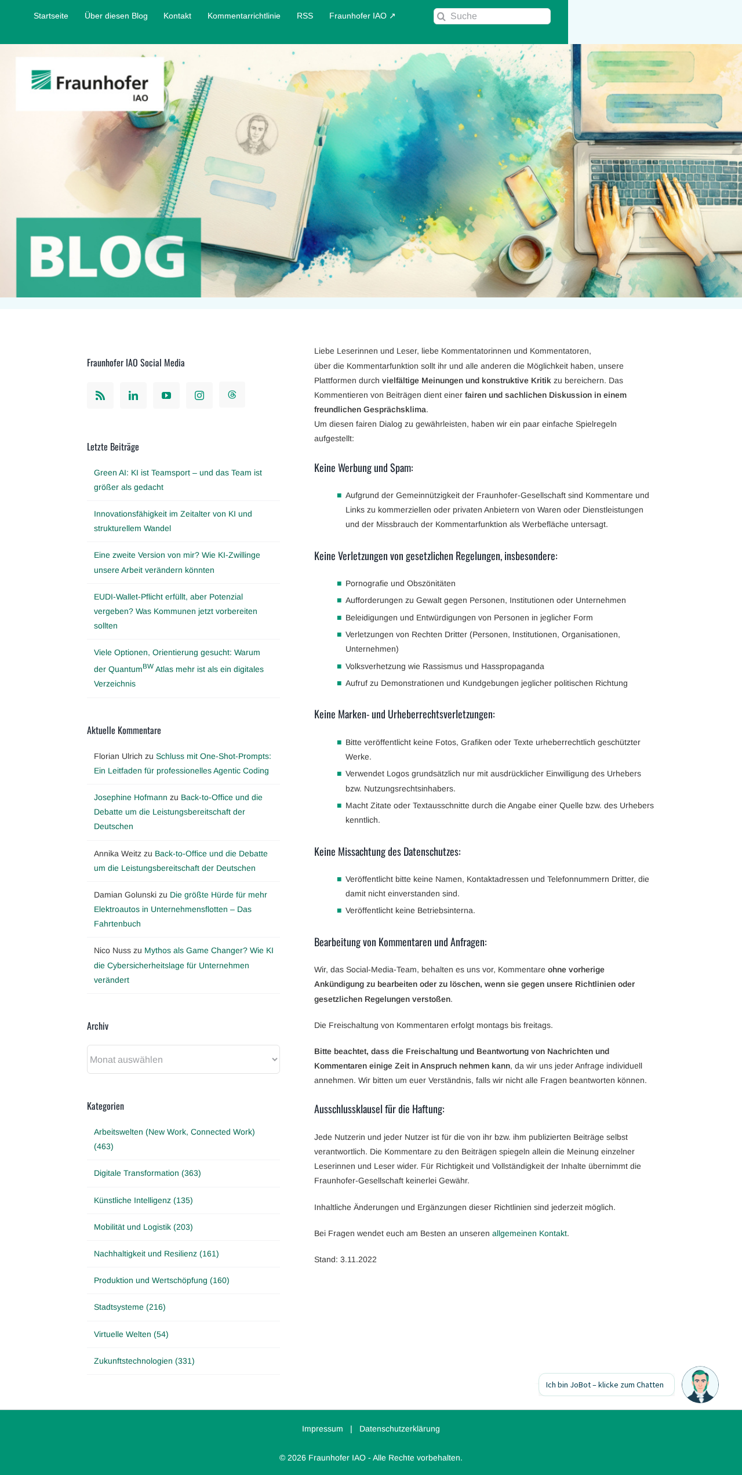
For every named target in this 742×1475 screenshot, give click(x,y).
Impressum (322, 1428)
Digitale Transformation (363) (147, 1173)
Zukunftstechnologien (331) (144, 1360)
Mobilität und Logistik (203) (143, 1226)
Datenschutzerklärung (399, 1428)
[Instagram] (199, 395)
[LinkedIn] (133, 395)
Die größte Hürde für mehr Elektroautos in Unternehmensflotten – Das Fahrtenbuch (180, 909)
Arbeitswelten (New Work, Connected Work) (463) (174, 1139)
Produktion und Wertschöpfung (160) (162, 1280)
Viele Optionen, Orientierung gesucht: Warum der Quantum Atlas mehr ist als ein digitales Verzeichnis (179, 668)
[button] (700, 1384)
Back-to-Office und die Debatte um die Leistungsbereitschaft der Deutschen (178, 812)
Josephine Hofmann (131, 797)
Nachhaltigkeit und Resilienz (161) (156, 1253)
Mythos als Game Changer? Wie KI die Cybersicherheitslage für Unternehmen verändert (184, 965)
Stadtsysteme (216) (130, 1306)
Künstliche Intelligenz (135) (143, 1200)
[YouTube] (166, 395)
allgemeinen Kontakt (529, 1233)
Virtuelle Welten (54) (131, 1334)
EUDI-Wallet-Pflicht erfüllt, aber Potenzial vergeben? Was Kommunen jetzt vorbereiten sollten (175, 611)
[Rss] (100, 395)
